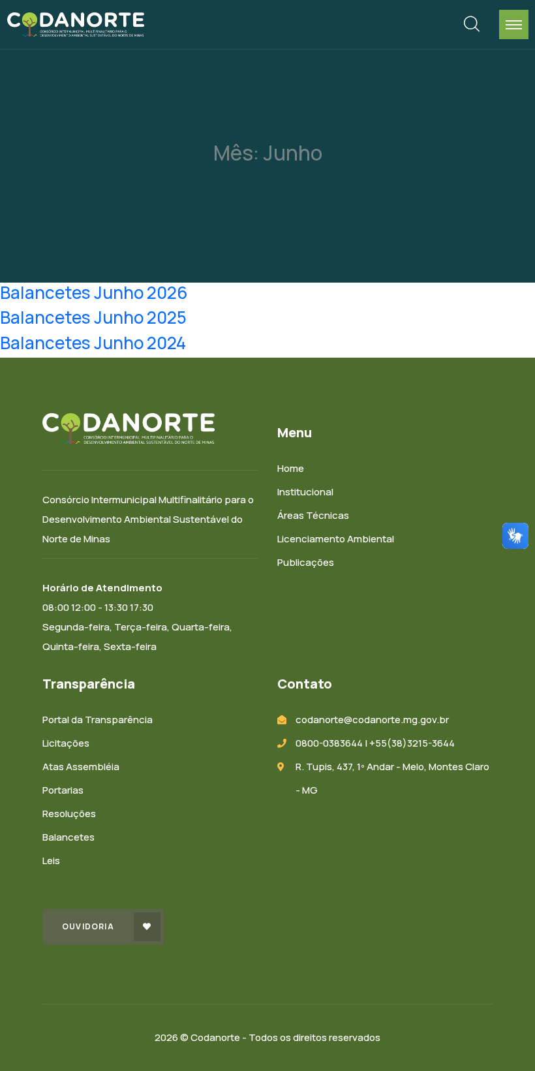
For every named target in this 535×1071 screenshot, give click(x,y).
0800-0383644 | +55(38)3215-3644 (375, 743)
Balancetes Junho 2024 (93, 342)
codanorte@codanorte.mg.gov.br (372, 719)
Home (290, 468)
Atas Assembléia (80, 766)
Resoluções (69, 813)
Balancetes (68, 837)
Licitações (65, 743)
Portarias (63, 790)
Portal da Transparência (97, 719)
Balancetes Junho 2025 (93, 317)
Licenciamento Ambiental (335, 539)
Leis (51, 860)
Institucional (305, 492)
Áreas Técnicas (313, 515)
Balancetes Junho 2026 (94, 292)
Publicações (305, 562)
